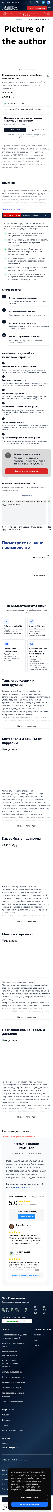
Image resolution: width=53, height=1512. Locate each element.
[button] (26, 47)
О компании (38, 1335)
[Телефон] (31, 2)
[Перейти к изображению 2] (22, 69)
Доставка (6, 1420)
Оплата (5, 1425)
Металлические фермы (12, 1387)
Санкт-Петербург (9, 1447)
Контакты (37, 1345)
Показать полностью (11, 209)
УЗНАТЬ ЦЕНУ (15, 130)
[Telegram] (43, 2)
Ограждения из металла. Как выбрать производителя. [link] (39, 19)
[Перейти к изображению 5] (28, 69)
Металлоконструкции (20, 19)
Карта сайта (7, 1470)
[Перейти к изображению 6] (30, 69)
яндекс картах (22, 1187)
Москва (5, 1443)
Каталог (10, 19)
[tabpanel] (26, 251)
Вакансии (6, 1415)
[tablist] (26, 215)
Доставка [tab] (35, 215)
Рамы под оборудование (12, 1401)
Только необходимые (29, 1497)
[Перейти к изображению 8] (34, 69)
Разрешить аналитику (29, 1504)
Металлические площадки (13, 1382)
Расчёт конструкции (37, 8)
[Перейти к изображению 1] (19, 69)
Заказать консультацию (26, 471)
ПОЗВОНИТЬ (39, 130)
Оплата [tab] (44, 215)
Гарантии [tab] (26, 215)
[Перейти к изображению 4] (26, 69)
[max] (49, 2)
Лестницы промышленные (14, 1377)
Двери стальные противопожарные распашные (10, 1363)
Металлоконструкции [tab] (12, 215)
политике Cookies (33, 1489)
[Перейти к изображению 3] (24, 69)
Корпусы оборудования (12, 1372)
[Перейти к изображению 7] (32, 69)
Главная (3, 19)
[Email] (37, 2)
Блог (35, 1340)
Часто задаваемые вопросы (14, 1430)
